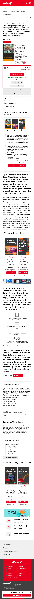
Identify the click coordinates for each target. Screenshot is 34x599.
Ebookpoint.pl (22, 571)
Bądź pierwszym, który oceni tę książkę (21, 57)
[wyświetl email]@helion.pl (11, 588)
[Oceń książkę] (21, 55)
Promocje (12, 11)
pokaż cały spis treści (11, 457)
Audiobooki (6, 11)
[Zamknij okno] (30, 592)
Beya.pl (20, 573)
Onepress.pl (10, 566)
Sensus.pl (21, 566)
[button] (29, 246)
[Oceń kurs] (7, 375)
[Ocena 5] (23, 55)
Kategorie (5, 8)
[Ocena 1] (16, 55)
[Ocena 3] (19, 55)
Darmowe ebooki (7, 14)
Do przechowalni (17, 93)
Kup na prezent (18, 82)
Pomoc (22, 345)
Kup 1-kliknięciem (17, 86)
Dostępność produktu (9, 103)
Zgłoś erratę (6, 409)
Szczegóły (9, 100)
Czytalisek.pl (10, 575)
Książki (11, 8)
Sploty (20, 575)
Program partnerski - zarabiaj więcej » (21, 521)
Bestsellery (24, 11)
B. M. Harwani (22, 45)
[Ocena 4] (21, 55)
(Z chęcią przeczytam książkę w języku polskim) (21, 50)
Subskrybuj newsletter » (22, 534)
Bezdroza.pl (10, 571)
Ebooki (15, 8)
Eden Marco (11, 496)
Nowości (18, 11)
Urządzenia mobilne (17, 412)
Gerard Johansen (23, 496)
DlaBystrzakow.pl (22, 568)
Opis (7, 98)
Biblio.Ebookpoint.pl (12, 578)
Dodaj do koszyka (17, 74)
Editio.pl (9, 568)
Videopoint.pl (10, 573)
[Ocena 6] (25, 55)
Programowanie (7, 412)
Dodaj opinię (18, 375)
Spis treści (9, 106)
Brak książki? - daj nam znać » (20, 527)
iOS (25, 412)
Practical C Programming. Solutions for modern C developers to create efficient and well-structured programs (17, 148)
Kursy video (21, 8)
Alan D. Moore (10, 158)
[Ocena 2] (18, 55)
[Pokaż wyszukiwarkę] (24, 3)
